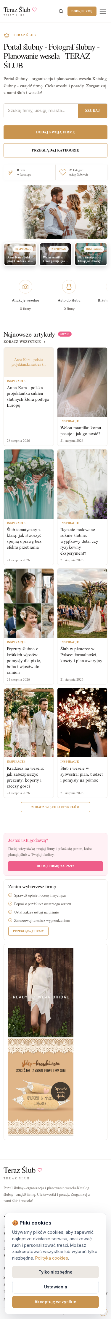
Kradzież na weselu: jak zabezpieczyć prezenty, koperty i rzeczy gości (25, 776)
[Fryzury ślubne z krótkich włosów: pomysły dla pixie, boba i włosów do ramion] (29, 603)
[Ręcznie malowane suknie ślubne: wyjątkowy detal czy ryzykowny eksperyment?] (82, 484)
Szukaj (92, 110)
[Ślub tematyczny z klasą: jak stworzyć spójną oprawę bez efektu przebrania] (29, 484)
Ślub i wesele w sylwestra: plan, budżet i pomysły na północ (81, 774)
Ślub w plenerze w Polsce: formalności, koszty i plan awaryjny (81, 654)
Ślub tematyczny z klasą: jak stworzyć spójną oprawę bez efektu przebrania (24, 538)
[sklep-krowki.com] (40, 1085)
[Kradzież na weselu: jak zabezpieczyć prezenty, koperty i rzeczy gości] (29, 722)
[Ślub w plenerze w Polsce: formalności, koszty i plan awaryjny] (82, 603)
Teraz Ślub (20, 1170)
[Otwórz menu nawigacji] (102, 11)
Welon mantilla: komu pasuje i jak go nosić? (80, 430)
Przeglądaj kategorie (55, 150)
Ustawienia (55, 1287)
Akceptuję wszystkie (55, 1301)
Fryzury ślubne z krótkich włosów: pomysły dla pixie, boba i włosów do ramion (24, 660)
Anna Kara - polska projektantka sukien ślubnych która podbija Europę (28, 396)
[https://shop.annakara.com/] (40, 992)
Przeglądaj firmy (28, 931)
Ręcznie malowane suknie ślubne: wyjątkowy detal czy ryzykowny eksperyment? (79, 541)
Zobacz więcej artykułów (55, 807)
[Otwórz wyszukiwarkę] (61, 11)
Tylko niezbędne (55, 1272)
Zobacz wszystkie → (25, 341)
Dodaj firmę (81, 11)
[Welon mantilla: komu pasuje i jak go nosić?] (82, 382)
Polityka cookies (51, 1257)
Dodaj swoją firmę (55, 132)
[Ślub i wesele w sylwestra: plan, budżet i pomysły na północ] (82, 722)
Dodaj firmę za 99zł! (55, 866)
